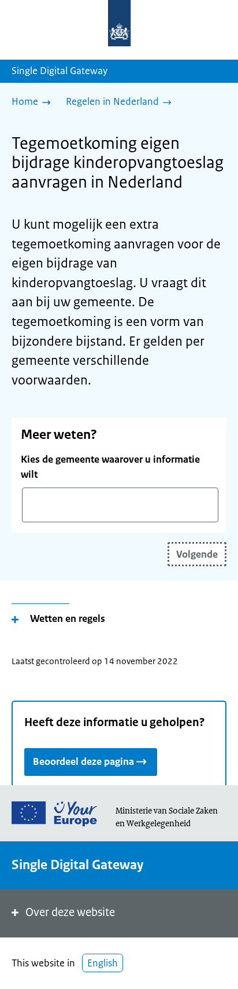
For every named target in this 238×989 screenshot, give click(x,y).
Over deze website (70, 912)
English (102, 963)
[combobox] (120, 505)
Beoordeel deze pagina (83, 761)
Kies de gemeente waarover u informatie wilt (110, 466)
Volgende (197, 554)
